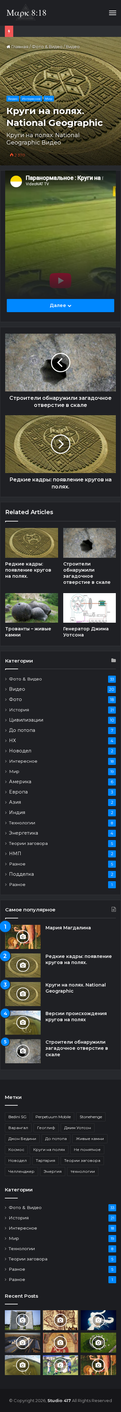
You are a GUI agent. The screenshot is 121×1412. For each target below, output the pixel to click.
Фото (15, 699)
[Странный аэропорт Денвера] (22, 1343)
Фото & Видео (47, 46)
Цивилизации (26, 720)
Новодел (20, 751)
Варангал (18, 1127)
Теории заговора (28, 843)
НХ (12, 740)
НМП (15, 853)
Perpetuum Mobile (53, 1116)
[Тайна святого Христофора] (60, 1343)
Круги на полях (49, 1149)
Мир (48, 99)
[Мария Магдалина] (23, 937)
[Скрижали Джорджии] (22, 1320)
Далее (58, 305)
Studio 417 (59, 1400)
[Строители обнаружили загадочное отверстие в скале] (89, 542)
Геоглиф (46, 1127)
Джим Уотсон (77, 1127)
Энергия (53, 1171)
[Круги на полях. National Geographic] (23, 994)
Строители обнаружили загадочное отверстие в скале (87, 573)
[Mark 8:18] (26, 12)
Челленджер (21, 1171)
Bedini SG (17, 1116)
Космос (16, 1149)
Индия (17, 812)
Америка (20, 782)
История (19, 709)
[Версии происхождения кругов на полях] (23, 1023)
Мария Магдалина (68, 928)
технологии (83, 1171)
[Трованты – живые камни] (31, 608)
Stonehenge (91, 1116)
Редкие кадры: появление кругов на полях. (28, 570)
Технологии (22, 822)
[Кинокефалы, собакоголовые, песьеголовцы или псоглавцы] (60, 1365)
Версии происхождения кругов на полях (76, 1017)
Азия (15, 802)
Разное (17, 863)
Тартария (45, 1160)
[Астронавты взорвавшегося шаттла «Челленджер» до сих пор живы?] (98, 1320)
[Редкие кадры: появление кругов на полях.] (31, 542)
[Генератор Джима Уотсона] (89, 608)
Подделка (21, 874)
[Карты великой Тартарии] (60, 1320)
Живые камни (90, 1138)
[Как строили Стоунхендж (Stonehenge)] (98, 1343)
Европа (18, 792)
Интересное (31, 99)
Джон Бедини (22, 1138)
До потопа (22, 730)
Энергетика (23, 833)
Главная (19, 46)
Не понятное (87, 1149)
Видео (73, 46)
